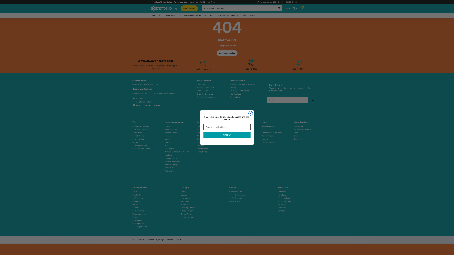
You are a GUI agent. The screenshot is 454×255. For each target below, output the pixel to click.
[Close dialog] (251, 113)
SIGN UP (227, 135)
